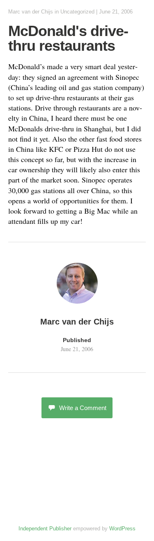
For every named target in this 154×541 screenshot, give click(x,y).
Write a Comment (82, 407)
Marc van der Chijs (30, 12)
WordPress (122, 528)
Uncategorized (77, 12)
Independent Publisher (44, 528)
